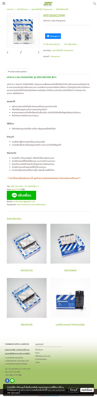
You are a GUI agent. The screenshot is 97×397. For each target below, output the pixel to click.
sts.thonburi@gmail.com (24, 201)
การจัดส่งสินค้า (41, 359)
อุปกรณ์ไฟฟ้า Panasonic (62, 50)
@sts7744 (16, 189)
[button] (93, 3)
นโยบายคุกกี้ (15, 392)
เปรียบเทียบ (72, 44)
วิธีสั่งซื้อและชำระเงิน (42, 356)
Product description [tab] (17, 71)
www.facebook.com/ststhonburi (31, 204)
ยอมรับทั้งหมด (87, 390)
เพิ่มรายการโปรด (52, 44)
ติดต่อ (37, 362)
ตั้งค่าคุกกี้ (73, 390)
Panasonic (55, 56)
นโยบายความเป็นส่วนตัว (56, 390)
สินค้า (37, 353)
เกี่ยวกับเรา (39, 349)
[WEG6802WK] (23, 30)
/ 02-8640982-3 (31, 186)
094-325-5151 (16, 186)
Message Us (55, 36)
